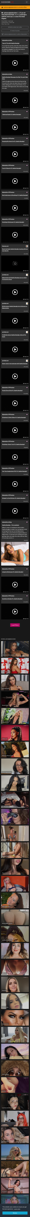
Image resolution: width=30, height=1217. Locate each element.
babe (13, 14)
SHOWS (7, 2)
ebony (3, 14)
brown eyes (10, 16)
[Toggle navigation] (27, 2)
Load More (15, 625)
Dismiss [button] (15, 1213)
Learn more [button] (17, 1209)
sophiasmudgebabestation (10, 13)
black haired (8, 14)
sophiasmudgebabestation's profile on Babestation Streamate (16, 34)
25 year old (22, 13)
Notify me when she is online (15, 27)
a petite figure (23, 14)
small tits (4, 16)
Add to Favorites (16, 30)
